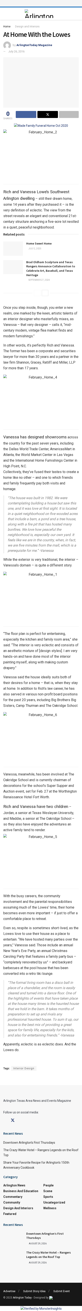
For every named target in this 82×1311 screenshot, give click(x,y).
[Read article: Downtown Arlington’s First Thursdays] (13, 1239)
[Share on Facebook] (26, 114)
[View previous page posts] (37, 293)
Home (6, 26)
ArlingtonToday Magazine (34, 45)
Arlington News (14, 1185)
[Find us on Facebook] (4, 1120)
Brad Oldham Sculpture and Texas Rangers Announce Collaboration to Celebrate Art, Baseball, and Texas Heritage (50, 268)
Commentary (12, 1196)
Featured (9, 1214)
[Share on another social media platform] (69, 114)
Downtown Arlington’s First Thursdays (29, 1142)
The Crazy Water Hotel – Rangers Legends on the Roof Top (48, 1254)
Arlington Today (22, 1297)
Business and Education (20, 1191)
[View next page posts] (45, 293)
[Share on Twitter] (47, 114)
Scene (47, 1191)
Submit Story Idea (34, 1291)
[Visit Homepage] (40, 13)
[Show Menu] (41, 3)
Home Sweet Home (39, 243)
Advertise (9, 1291)
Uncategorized (54, 1202)
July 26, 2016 (16, 51)
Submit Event (61, 1291)
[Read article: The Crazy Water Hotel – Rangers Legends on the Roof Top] (13, 1257)
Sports (48, 1196)
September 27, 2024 (39, 280)
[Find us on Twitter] (13, 1120)
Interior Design (23, 1068)
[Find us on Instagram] (20, 1120)
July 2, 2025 (34, 248)
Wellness (49, 1208)
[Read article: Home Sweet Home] (13, 248)
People (48, 1185)
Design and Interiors (27, 26)
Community (11, 1202)
